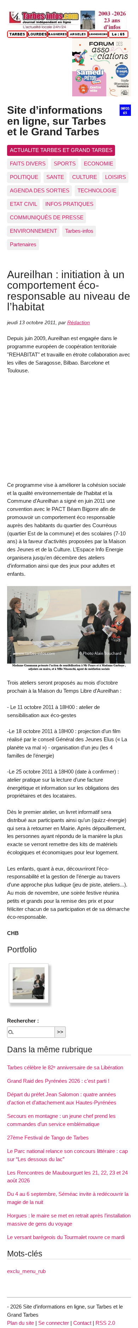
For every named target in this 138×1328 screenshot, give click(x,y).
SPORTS (65, 164)
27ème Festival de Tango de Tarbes (48, 1138)
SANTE (55, 177)
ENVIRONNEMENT (33, 231)
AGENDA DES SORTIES (39, 190)
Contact (82, 1323)
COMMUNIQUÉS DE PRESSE (47, 217)
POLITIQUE (24, 177)
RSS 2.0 (105, 1323)
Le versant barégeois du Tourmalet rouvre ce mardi (66, 1237)
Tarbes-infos (79, 231)
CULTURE (84, 177)
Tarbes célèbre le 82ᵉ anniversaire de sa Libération (65, 1067)
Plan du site (20, 1323)
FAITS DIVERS (28, 164)
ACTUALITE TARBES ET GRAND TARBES (61, 150)
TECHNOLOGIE (96, 190)
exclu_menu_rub (26, 1271)
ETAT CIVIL (23, 204)
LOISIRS (115, 177)
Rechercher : (23, 1021)
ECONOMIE (98, 164)
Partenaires (23, 244)
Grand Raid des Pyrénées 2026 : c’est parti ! (58, 1081)
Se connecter (53, 1323)
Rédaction (78, 322)
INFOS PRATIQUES (69, 204)
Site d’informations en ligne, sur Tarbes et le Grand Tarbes (56, 120)
